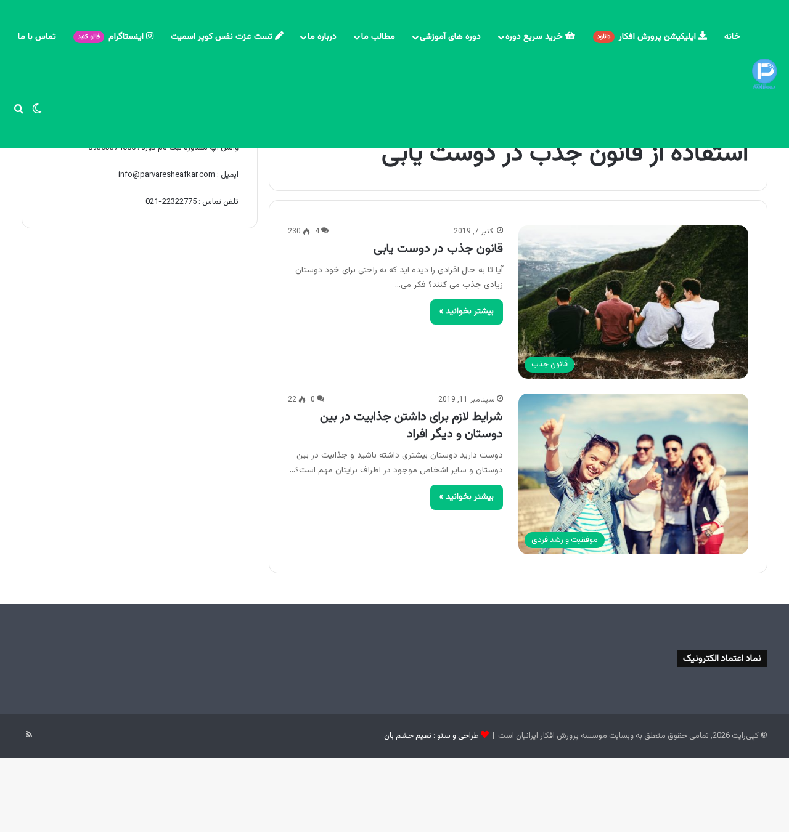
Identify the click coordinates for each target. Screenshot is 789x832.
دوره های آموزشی (450, 37)
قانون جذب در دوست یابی (438, 249)
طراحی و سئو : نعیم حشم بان (431, 736)
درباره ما (322, 37)
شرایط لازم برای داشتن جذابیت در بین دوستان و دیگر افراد (411, 425)
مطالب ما (378, 37)
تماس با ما (37, 37)
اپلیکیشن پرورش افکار (647, 37)
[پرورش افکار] (764, 74)
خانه (732, 37)
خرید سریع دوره (535, 37)
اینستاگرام (112, 37)
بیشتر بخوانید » (466, 311)
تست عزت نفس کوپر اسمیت (223, 37)
